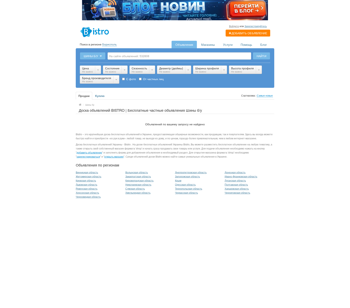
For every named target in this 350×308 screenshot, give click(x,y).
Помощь (246, 44)
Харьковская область (237, 188)
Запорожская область (187, 176)
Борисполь (109, 44)
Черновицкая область (88, 196)
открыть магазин (114, 156)
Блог (263, 44)
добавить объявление (89, 152)
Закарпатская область (138, 176)
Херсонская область (87, 192)
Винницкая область (87, 172)
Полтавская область (236, 184)
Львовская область (86, 184)
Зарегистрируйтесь (255, 26)
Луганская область (235, 180)
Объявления (184, 44)
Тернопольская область (188, 188)
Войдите (234, 26)
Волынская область (136, 172)
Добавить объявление (249, 33)
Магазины (208, 44)
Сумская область (135, 188)
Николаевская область (138, 184)
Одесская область (185, 184)
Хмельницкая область (137, 192)
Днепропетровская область (191, 172)
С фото (130, 79)
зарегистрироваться (88, 156)
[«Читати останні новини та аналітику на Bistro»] (175, 10)
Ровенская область (86, 188)
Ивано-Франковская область (241, 176)
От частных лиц (153, 79)
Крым (178, 180)
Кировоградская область (139, 180)
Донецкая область (235, 172)
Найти (261, 56)
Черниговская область (237, 192)
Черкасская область (186, 192)
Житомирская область (88, 176)
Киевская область (86, 180)
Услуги (228, 44)
